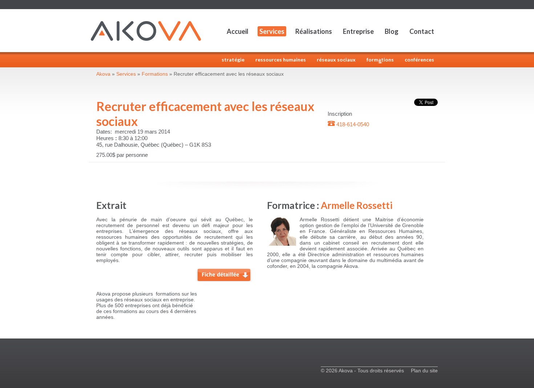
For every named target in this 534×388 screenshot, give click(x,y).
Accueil (237, 31)
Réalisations (313, 31)
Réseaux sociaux (336, 59)
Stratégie (233, 59)
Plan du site (424, 370)
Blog (392, 31)
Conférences (419, 59)
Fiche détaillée (224, 274)
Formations (380, 59)
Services (271, 31)
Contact (421, 31)
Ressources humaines (280, 59)
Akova (103, 74)
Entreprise (358, 31)
